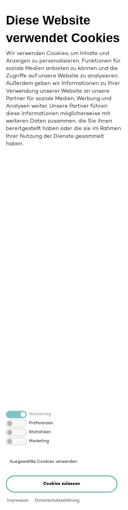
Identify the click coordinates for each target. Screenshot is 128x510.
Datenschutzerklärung (57, 500)
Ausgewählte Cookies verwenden (43, 461)
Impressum (18, 500)
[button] (61, 484)
